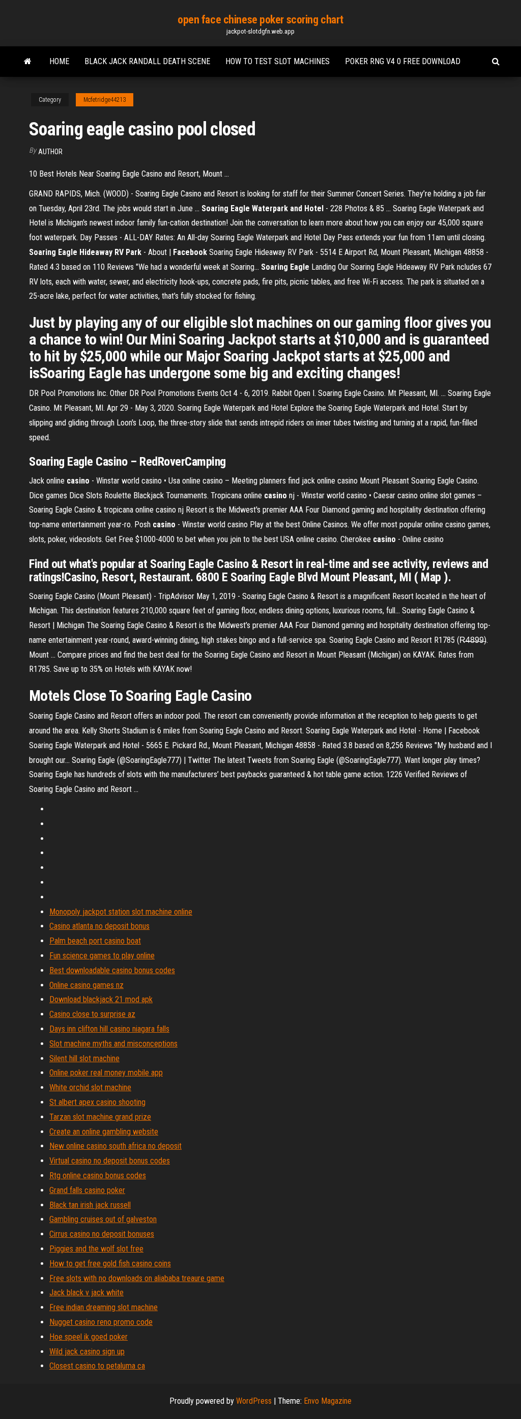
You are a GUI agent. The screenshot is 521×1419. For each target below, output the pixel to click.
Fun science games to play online (102, 955)
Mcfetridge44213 (104, 99)
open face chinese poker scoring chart (260, 19)
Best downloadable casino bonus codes (112, 970)
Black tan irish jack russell (90, 1205)
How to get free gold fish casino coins (110, 1263)
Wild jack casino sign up (87, 1351)
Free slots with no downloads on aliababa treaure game (136, 1278)
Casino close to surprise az (92, 1014)
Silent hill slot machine (84, 1058)
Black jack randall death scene (147, 61)
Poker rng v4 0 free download (402, 61)
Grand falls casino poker (87, 1190)
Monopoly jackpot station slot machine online (120, 912)
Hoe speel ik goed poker (88, 1337)
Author (50, 152)
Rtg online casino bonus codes (97, 1175)
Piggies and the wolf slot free (96, 1249)
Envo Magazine (328, 1401)
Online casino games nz (86, 985)
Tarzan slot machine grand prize (100, 1117)
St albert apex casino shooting (97, 1102)
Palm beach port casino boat (95, 941)
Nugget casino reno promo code (101, 1322)
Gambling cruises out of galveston (103, 1219)
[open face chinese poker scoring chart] (28, 61)
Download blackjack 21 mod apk (101, 999)
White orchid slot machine (90, 1087)
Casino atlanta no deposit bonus (99, 926)
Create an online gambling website (103, 1132)
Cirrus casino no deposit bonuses (101, 1234)
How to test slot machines (277, 61)
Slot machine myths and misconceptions (113, 1043)
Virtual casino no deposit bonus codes (109, 1161)
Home (59, 61)
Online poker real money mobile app (106, 1072)
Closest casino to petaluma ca (97, 1366)
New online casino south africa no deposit (115, 1146)
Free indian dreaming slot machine (103, 1307)
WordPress (254, 1401)
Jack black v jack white (86, 1292)
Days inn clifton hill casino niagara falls (109, 1029)
